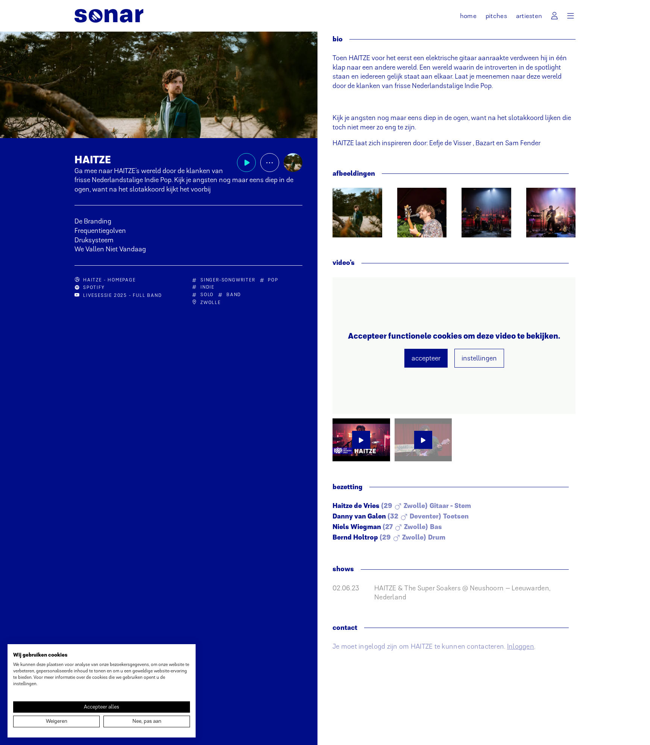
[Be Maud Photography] (357, 212)
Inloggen (520, 646)
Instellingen (479, 358)
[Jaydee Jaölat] (486, 212)
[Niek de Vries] (422, 212)
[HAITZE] (293, 162)
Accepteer (426, 358)
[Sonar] (108, 16)
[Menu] (571, 15)
